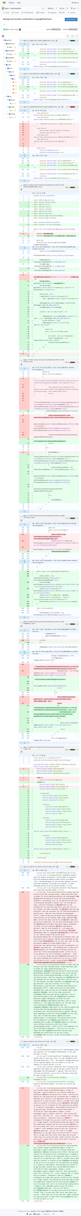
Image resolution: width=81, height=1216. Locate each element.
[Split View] (72, 36)
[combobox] (67, 36)
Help (18, 3)
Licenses (46, 1214)
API (53, 1214)
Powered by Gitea (24, 1211)
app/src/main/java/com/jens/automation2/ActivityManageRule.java (43, 622)
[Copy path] (56, 40)
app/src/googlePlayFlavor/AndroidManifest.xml (41, 107)
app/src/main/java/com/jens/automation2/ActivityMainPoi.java (43, 360)
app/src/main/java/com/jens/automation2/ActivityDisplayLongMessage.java (43, 186)
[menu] (77, 36)
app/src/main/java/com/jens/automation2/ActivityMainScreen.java (44, 516)
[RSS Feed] (43, 8)
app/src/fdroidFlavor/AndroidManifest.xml (40, 74)
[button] (50, 8)
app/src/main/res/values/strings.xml (38, 1041)
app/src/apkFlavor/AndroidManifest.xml (39, 40)
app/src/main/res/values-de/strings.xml (39, 866)
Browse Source (71, 19)
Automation (16, 8)
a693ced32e (73, 29)
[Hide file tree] (3, 36)
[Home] (4, 3)
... (4, 24)
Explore (11, 3)
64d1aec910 (56, 29)
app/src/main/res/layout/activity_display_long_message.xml (43, 748)
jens (7, 8)
